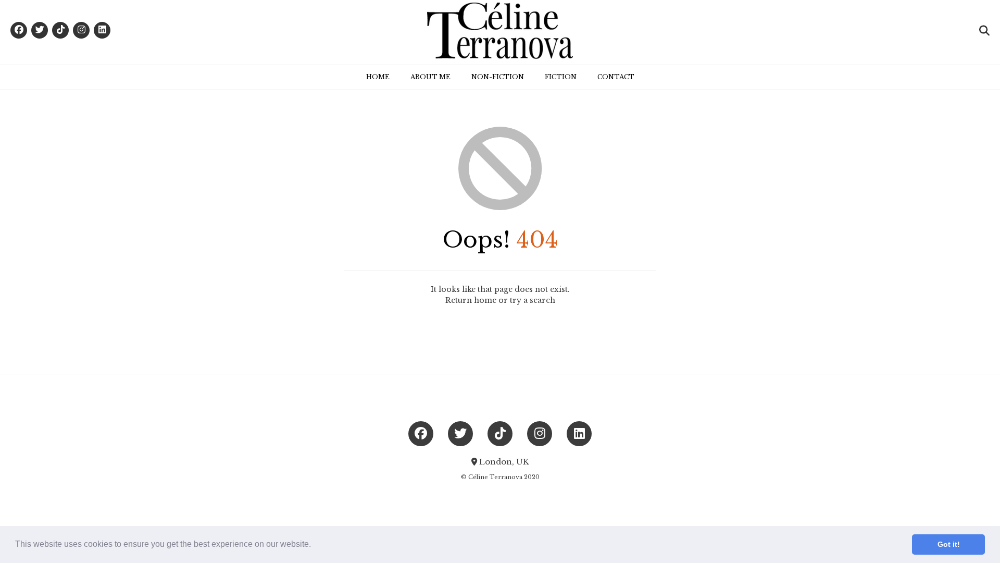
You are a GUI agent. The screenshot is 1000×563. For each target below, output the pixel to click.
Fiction (561, 77)
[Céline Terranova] (500, 32)
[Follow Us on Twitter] (39, 30)
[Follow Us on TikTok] (60, 30)
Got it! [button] (949, 544)
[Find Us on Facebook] (18, 30)
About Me (430, 77)
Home (378, 77)
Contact (615, 77)
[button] (314, 545)
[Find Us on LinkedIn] (102, 30)
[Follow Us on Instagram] (81, 30)
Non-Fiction (497, 77)
